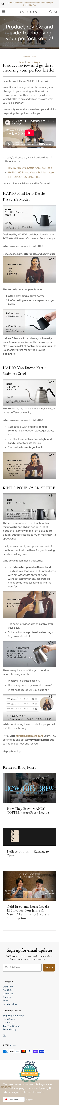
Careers (7, 997)
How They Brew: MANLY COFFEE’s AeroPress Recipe (28, 810)
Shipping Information (13, 1015)
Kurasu (12, 1045)
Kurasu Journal (34, 62)
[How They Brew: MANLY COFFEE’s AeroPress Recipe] (29, 788)
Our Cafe (7, 990)
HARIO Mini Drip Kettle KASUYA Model (30, 167)
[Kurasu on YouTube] (4, 1036)
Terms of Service (11, 1026)
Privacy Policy (10, 1004)
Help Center (9, 1019)
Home (21, 62)
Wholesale (8, 993)
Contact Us (8, 1022)
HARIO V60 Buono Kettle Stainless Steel (31, 172)
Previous (26, 57)
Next (34, 57)
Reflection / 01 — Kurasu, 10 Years (28, 853)
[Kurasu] (29, 11)
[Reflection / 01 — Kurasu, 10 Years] (29, 837)
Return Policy (9, 1029)
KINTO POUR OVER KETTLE (24, 177)
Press (5, 1000)
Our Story (8, 986)
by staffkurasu (9, 81)
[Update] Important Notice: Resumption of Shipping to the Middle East (29, 3)
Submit (49, 967)
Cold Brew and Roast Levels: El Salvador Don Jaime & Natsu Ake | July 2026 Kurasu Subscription (28, 912)
